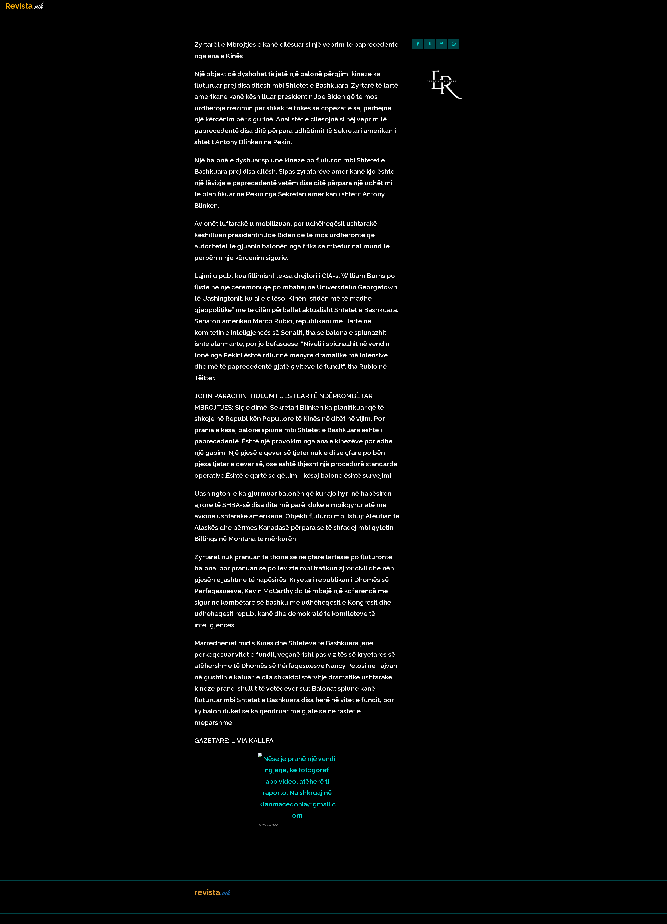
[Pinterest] (441, 44)
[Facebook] (417, 44)
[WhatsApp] (453, 44)
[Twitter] (429, 44)
